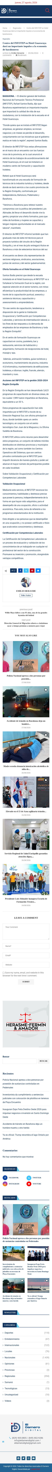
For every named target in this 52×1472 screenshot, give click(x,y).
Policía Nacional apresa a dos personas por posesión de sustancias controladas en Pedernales (23, 1084)
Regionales (17, 28)
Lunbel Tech (35, 1469)
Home (5, 28)
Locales (27, 1351)
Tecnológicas (27, 1388)
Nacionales (27, 1357)
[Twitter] (23, 1458)
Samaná (27, 1382)
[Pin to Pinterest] (32, 570)
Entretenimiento (27, 1339)
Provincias (27, 1370)
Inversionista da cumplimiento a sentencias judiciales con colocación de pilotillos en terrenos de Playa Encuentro (26, 1098)
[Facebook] (18, 1458)
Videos (27, 1401)
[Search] (46, 10)
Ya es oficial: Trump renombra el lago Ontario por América (37, 1298)
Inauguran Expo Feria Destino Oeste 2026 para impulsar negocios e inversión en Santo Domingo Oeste (26, 1113)
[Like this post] (14, 570)
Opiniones (27, 1363)
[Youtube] (33, 1458)
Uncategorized (27, 1394)
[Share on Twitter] (26, 570)
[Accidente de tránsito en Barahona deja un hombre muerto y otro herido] (26, 701)
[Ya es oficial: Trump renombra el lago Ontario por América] (38, 1285)
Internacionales (27, 1345)
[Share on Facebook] (20, 570)
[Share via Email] (38, 570)
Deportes (27, 1333)
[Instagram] (28, 1458)
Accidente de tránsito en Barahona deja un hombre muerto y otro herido (12, 1298)
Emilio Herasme (17, 53)
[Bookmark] (45, 644)
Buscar (6, 1056)
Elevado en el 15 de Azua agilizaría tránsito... (26, 811)
